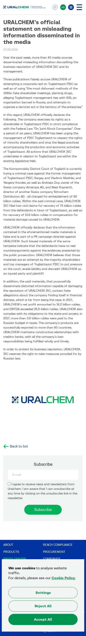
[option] (43, 401)
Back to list (19, 446)
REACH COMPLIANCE (58, 545)
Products (11, 552)
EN (63, 7)
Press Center (14, 559)
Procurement (54, 552)
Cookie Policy (63, 578)
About (8, 545)
